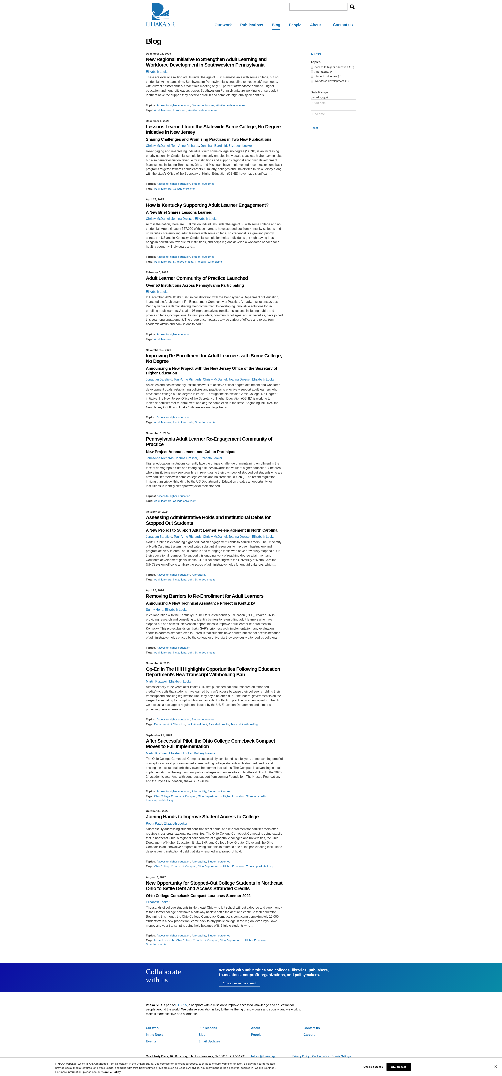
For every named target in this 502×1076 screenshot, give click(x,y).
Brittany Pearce (204, 753)
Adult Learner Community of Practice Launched (197, 278)
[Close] (495, 1066)
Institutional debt (183, 422)
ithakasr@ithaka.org (262, 1056)
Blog (276, 25)
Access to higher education (173, 105)
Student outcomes (203, 105)
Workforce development (231, 105)
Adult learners (162, 110)
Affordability (199, 574)
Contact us (343, 24)
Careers (309, 1034)
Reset (314, 127)
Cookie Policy (320, 1056)
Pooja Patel (154, 823)
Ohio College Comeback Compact (175, 796)
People (295, 25)
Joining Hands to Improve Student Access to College (202, 816)
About (315, 25)
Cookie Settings (341, 1056)
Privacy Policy (300, 1056)
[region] (251, 1067)
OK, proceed (398, 1066)
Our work (223, 25)
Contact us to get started (239, 983)
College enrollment (184, 188)
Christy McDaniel (158, 145)
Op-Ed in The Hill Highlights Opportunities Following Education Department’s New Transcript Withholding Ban (213, 671)
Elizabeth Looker (157, 71)
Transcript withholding (208, 261)
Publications (251, 25)
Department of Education (169, 724)
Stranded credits (183, 261)
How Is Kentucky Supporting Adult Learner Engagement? (207, 205)
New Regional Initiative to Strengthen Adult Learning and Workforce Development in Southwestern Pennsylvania (206, 62)
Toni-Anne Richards (185, 145)
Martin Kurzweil (156, 681)
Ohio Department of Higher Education (221, 796)
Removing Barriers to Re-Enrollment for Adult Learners (205, 596)
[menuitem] (223, 25)
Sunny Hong (154, 609)
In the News (154, 1034)
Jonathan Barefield (214, 145)
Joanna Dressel (182, 218)
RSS (317, 54)
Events (151, 1041)
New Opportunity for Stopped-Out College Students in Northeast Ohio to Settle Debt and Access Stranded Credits (214, 885)
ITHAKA (181, 1005)
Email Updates (209, 1041)
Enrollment (179, 110)
